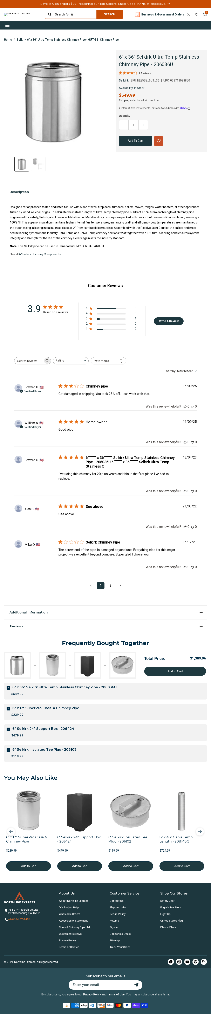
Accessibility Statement (73, 920)
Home (8, 39)
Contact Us (116, 900)
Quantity (124, 115)
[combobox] (74, 14)
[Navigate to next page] (120, 585)
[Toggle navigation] (7, 25)
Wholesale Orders (69, 914)
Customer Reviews (70, 933)
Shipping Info (118, 907)
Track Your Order (120, 947)
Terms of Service (69, 947)
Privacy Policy (67, 940)
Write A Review (169, 321)
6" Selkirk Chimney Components (40, 254)
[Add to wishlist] (197, 14)
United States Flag (171, 920)
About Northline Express (73, 900)
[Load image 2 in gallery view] (38, 164)
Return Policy (117, 914)
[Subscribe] (136, 985)
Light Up (165, 914)
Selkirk (124, 80)
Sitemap (115, 940)
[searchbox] (28, 360)
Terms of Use (116, 994)
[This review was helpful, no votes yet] (185, 406)
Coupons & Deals (120, 933)
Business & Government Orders (162, 14)
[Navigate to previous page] (91, 585)
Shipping (124, 100)
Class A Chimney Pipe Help (75, 927)
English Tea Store (170, 907)
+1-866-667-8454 (19, 919)
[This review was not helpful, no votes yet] (192, 406)
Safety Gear (167, 900)
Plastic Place (168, 927)
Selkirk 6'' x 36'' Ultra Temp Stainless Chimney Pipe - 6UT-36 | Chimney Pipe (68, 39)
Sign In (114, 927)
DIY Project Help (69, 907)
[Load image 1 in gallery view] (22, 164)
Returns (114, 920)
